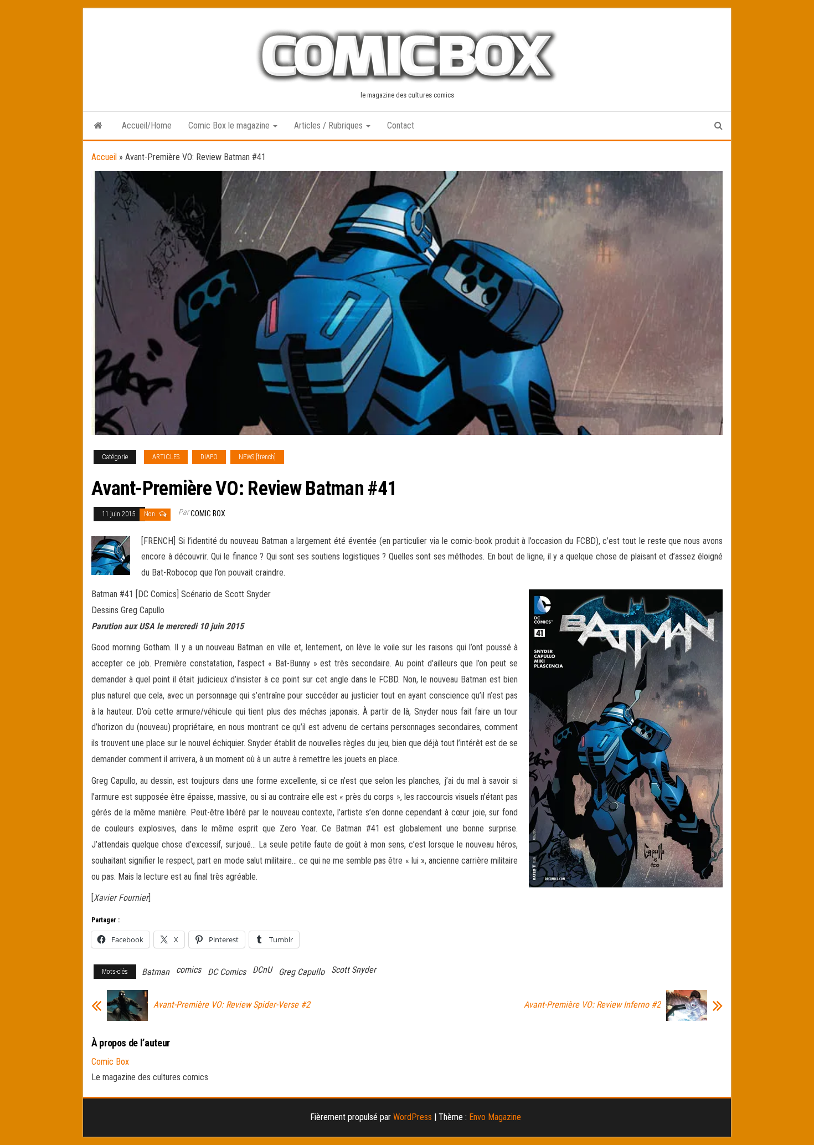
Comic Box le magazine (230, 125)
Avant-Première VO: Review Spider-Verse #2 (231, 1005)
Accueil (104, 157)
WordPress (412, 1117)
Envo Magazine (495, 1117)
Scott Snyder (353, 969)
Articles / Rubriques (329, 125)
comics (188, 969)
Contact (400, 125)
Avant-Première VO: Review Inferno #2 (592, 1005)
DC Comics (227, 972)
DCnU (262, 969)
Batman (155, 972)
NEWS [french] (257, 457)
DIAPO (209, 457)
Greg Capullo (301, 972)
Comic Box (207, 513)
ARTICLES (165, 457)
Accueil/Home (147, 125)
